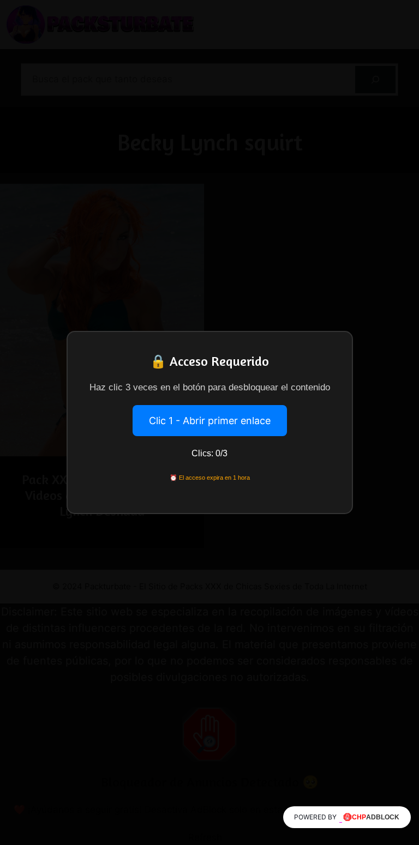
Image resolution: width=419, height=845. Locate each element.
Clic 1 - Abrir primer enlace (210, 420)
